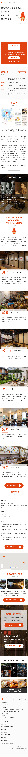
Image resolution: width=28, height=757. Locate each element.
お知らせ (3, 724)
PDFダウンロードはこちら (14, 170)
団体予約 (3, 737)
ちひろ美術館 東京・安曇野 (7, 743)
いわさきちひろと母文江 (7, 727)
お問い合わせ (4, 740)
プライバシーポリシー (21, 746)
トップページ (4, 721)
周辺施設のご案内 (5, 735)
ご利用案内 (4, 732)
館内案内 (3, 729)
